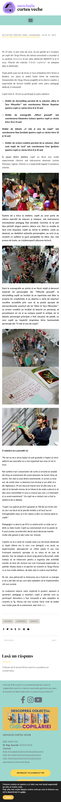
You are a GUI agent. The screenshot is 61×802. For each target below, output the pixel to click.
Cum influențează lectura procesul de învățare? (45, 641)
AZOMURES (21, 621)
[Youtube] (38, 699)
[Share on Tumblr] (15, 629)
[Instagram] (30, 699)
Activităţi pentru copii (15, 35)
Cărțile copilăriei (37, 63)
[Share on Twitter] (8, 629)
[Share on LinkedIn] (11, 629)
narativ (34, 621)
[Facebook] (22, 699)
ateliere (8, 621)
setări (23, 792)
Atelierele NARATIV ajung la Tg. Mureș (15, 641)
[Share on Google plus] (19, 629)
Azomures (34, 35)
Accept (8, 797)
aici (43, 605)
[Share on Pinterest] (24, 629)
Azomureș (17, 59)
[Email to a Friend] (28, 629)
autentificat (22, 667)
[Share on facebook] (3, 629)
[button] (30, 20)
